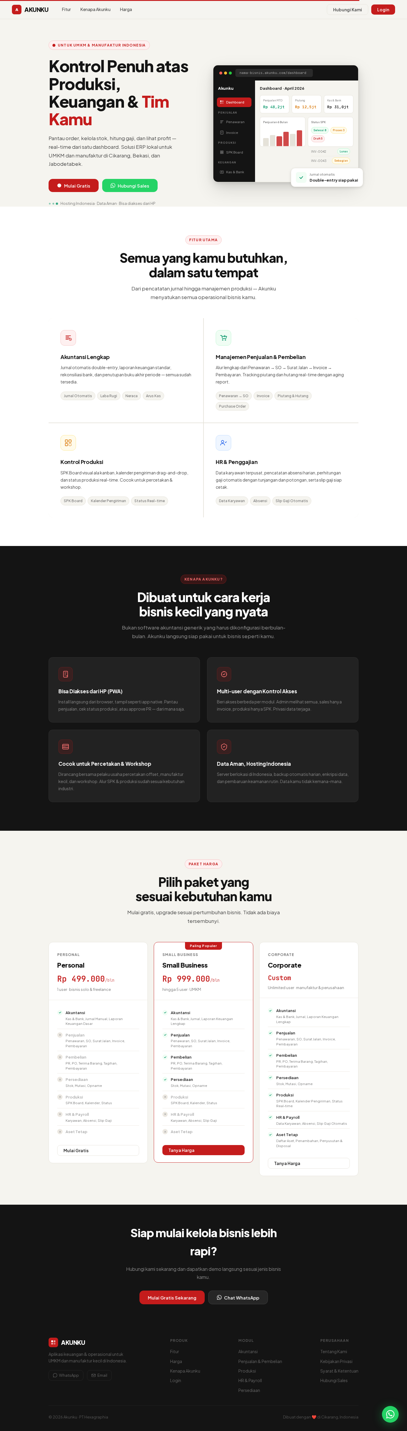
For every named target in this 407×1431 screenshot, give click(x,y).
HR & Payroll (250, 1380)
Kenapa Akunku (95, 9)
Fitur (66, 9)
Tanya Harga (181, 1150)
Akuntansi (248, 1351)
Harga (126, 9)
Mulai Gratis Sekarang (172, 1297)
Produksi (247, 1370)
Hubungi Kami (347, 9)
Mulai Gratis (77, 185)
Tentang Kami (333, 1351)
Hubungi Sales (133, 185)
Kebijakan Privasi (336, 1361)
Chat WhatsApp (241, 1297)
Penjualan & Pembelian (260, 1361)
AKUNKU (31, 9)
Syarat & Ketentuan (339, 1370)
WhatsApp (69, 1375)
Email (102, 1375)
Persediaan (249, 1390)
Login (383, 9)
